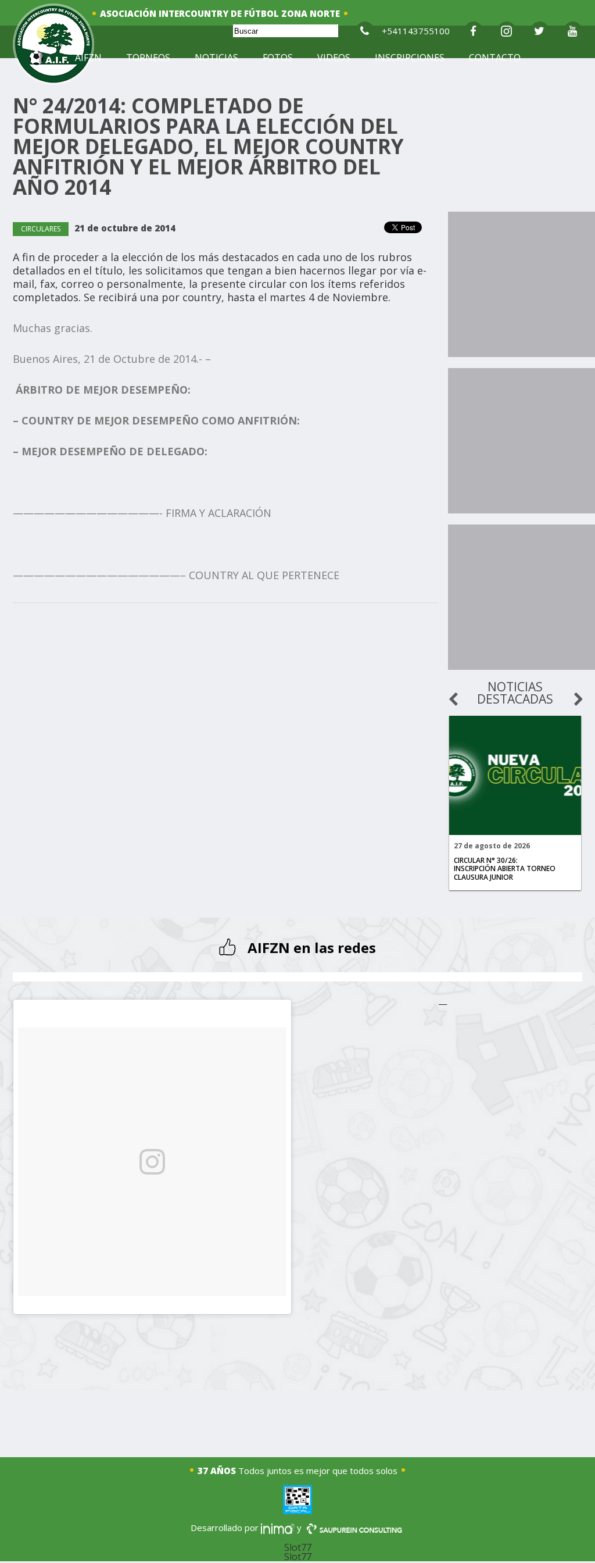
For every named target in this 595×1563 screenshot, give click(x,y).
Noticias (216, 57)
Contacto (495, 57)
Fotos (278, 57)
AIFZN (88, 57)
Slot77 (297, 1547)
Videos (333, 57)
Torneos (148, 57)
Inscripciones (410, 57)
